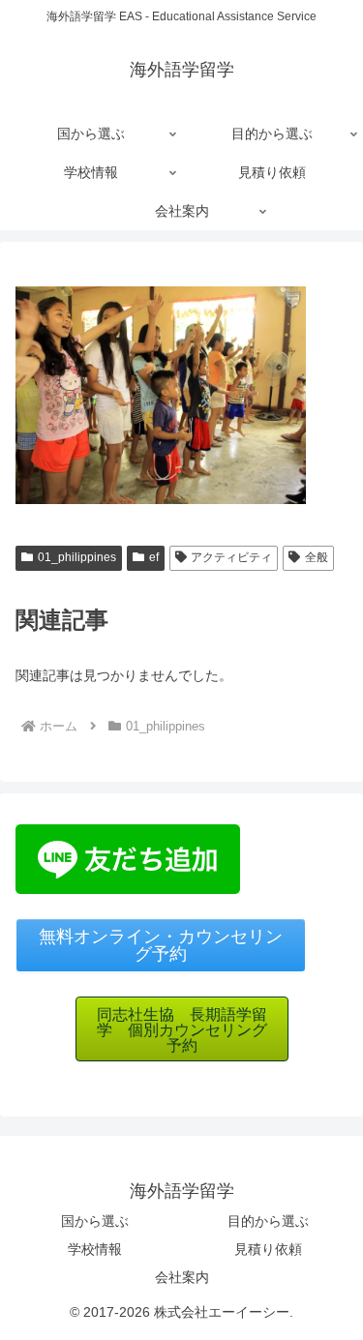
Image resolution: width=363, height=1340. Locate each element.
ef (154, 557)
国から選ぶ (95, 1221)
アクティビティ (231, 557)
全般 (316, 557)
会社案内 (182, 1277)
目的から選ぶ (268, 1221)
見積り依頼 (268, 1249)
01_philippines (77, 557)
